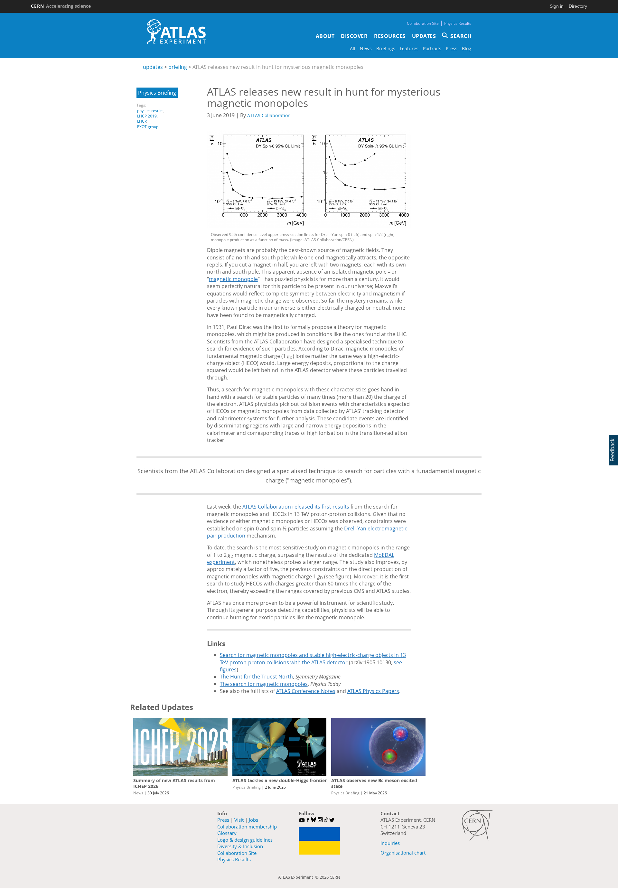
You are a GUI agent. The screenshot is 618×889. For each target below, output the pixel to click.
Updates (424, 36)
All (352, 48)
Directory (578, 6)
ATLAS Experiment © (299, 877)
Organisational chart (403, 852)
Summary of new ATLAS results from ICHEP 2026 (174, 783)
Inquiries (390, 843)
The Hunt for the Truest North (256, 676)
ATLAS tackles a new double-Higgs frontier (279, 780)
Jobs (253, 820)
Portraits (432, 48)
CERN (61, 6)
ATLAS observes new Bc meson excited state (374, 783)
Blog (466, 48)
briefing (177, 66)
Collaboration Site (423, 23)
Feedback (612, 450)
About (325, 36)
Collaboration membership (247, 826)
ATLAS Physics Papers (373, 691)
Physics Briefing (157, 92)
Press (451, 48)
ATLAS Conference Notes (305, 691)
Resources (390, 36)
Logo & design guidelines (245, 840)
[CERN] (477, 825)
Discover (354, 36)
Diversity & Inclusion (240, 846)
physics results (150, 110)
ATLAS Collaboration (269, 115)
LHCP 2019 (147, 116)
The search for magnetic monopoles (264, 684)
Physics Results (457, 23)
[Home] (176, 31)
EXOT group (147, 126)
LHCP (141, 121)
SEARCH (460, 36)
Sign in (557, 6)
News (366, 48)
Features (409, 48)
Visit (239, 820)
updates (153, 66)
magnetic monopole (233, 279)
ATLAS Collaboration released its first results (295, 506)
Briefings (385, 48)
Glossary (227, 833)
